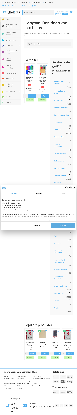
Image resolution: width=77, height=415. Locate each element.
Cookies (34, 383)
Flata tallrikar (59, 137)
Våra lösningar (21, 376)
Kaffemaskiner (59, 161)
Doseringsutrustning (61, 115)
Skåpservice (20, 378)
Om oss (6, 376)
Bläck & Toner (11, 40)
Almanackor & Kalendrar (11, 34)
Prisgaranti (7, 381)
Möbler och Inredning (23, 383)
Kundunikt (57, 183)
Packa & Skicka (11, 73)
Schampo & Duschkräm (58, 251)
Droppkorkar (58, 122)
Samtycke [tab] (13, 193)
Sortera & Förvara (9, 85)
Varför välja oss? (9, 378)
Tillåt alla (63, 225)
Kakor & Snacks (59, 168)
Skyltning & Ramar (60, 269)
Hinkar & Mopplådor (58, 145)
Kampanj (9, 19)
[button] (32, 66)
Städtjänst (20, 386)
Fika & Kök (9, 45)
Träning (8, 102)
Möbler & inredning (9, 67)
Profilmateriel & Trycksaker (11, 26)
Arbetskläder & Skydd (11, 52)
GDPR (33, 381)
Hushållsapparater (61, 154)
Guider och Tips (37, 386)
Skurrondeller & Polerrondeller (59, 261)
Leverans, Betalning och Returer (41, 378)
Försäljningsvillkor (37, 376)
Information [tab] (38, 193)
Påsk (55, 236)
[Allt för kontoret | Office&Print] (12, 12)
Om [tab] (63, 193)
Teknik (8, 97)
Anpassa (37, 225)
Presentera (10, 79)
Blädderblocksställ (61, 108)
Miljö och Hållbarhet (10, 383)
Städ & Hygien (11, 91)
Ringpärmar (58, 243)
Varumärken (7, 388)
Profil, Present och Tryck (24, 381)
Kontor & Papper (9, 59)
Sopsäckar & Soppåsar (58, 278)
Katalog (6, 386)
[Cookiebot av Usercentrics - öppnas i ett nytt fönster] (66, 187)
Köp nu (32, 96)
